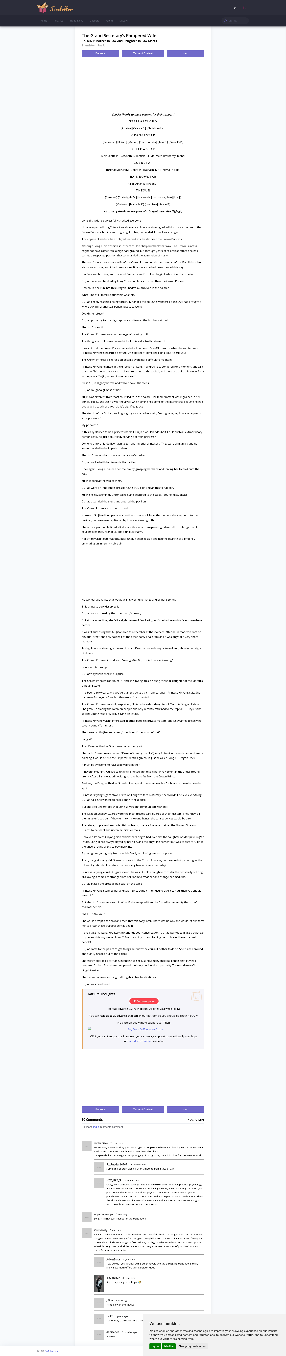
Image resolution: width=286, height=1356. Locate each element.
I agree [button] (155, 1346)
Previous (100, 53)
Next (186, 53)
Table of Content (143, 53)
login (96, 1127)
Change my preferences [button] (192, 1346)
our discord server (140, 1041)
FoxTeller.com (51, 1351)
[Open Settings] (244, 7)
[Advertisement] (143, 83)
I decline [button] (168, 1346)
